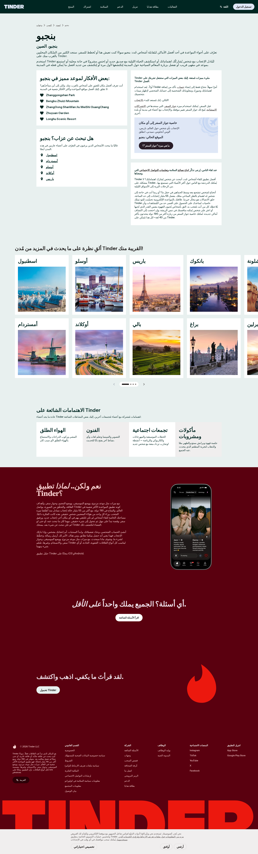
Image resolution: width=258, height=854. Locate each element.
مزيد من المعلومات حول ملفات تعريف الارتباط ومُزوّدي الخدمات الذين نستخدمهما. (150, 838)
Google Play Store (236, 755)
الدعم (127, 780)
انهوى (58, 25)
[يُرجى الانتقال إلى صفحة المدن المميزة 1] (125, 384)
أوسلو (49, 167)
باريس (50, 179)
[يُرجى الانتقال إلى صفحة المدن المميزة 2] (130, 384)
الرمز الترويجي (131, 775)
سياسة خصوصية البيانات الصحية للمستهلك (85, 755)
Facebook (195, 770)
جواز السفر (170, 106)
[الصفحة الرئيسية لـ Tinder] (14, 7)
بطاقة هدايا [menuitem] (153, 6)
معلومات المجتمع (73, 785)
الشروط (68, 760)
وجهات (39, 25)
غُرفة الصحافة (130, 765)
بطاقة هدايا (129, 785)
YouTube (194, 760)
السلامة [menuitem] (104, 6)
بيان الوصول (70, 791)
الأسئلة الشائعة (131, 750)
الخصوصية (70, 750)
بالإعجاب (139, 100)
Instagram (195, 750)
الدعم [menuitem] (120, 6)
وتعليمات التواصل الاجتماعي (154, 170)
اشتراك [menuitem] (87, 6)
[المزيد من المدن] (144, 384)
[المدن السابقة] (114, 384)
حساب (180, 87)
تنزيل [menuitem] (135, 6)
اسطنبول (51, 155)
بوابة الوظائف (164, 750)
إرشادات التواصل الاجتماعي (78, 775)
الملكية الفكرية (72, 770)
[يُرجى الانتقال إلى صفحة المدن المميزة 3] (133, 384)
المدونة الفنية (164, 755)
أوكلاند (50, 173)
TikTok (193, 755)
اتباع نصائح (183, 170)
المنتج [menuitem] (71, 6)
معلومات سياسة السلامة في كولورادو (82, 780)
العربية (23, 779)
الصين (49, 25)
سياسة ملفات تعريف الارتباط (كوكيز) (82, 765)
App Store (232, 750)
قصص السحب (131, 760)
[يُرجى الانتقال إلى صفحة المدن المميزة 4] (135, 384)
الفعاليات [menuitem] (172, 6)
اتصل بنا (128, 770)
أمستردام (52, 161)
